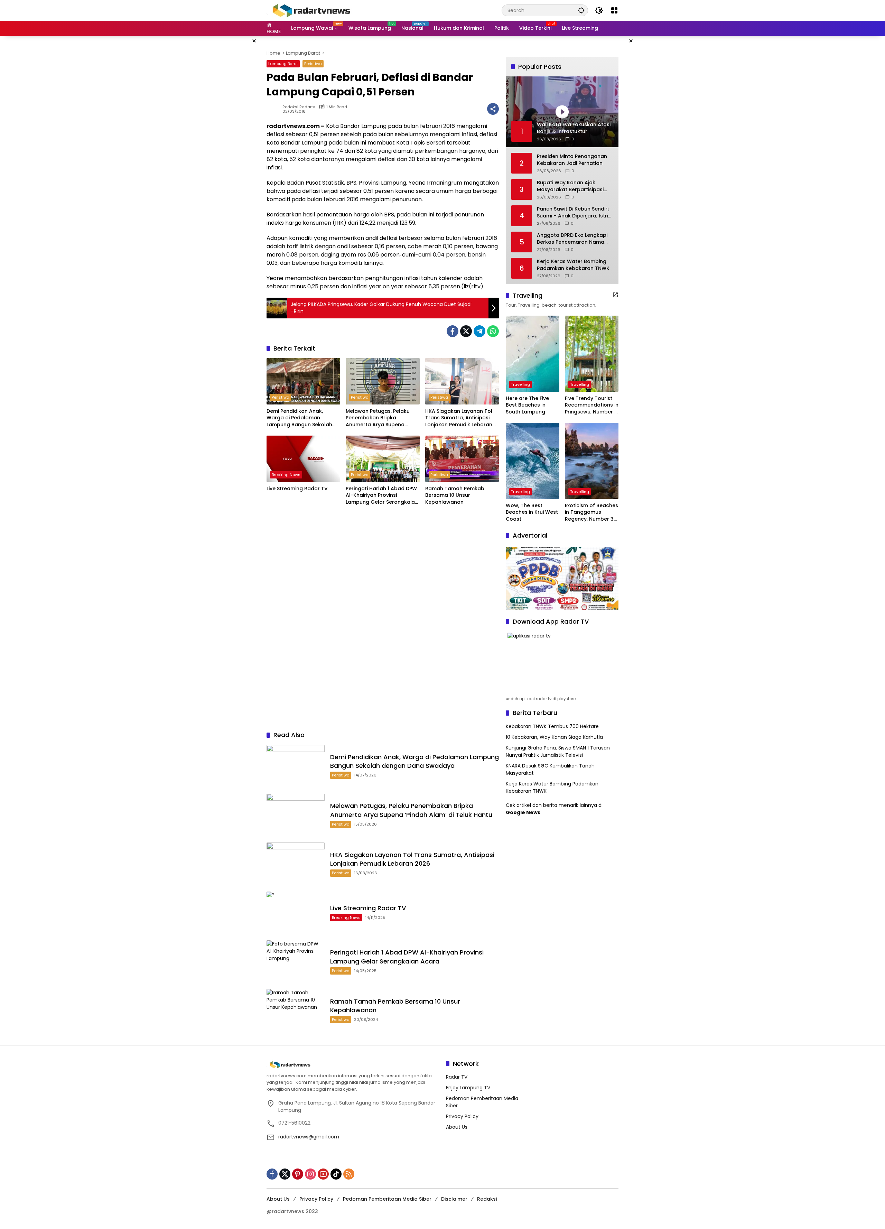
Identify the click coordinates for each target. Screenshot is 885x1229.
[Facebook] (452, 331)
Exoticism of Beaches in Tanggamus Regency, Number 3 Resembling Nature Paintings (591, 512)
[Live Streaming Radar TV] (303, 459)
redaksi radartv (298, 107)
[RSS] (348, 1174)
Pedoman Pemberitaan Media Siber (387, 1198)
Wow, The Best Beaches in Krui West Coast (532, 512)
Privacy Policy (462, 1116)
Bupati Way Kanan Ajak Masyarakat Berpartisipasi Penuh (570, 186)
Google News (523, 812)
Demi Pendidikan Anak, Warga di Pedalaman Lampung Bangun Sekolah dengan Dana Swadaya (299, 418)
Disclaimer (454, 1198)
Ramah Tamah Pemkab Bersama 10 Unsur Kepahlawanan (454, 495)
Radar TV (456, 1076)
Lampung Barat (283, 63)
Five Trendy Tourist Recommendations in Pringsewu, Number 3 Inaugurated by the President (591, 405)
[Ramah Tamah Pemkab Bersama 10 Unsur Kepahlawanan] (462, 459)
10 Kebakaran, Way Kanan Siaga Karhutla (554, 737)
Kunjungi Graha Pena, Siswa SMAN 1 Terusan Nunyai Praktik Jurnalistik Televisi (558, 751)
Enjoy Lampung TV (468, 1087)
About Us (456, 1127)
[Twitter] (466, 331)
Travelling (520, 384)
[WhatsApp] (493, 331)
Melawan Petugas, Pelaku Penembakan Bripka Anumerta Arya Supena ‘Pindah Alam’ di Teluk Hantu (381, 418)
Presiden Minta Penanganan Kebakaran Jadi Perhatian (572, 160)
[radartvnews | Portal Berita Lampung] (311, 10)
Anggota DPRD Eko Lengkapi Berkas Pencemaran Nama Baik (572, 238)
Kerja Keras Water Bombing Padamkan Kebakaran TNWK (573, 265)
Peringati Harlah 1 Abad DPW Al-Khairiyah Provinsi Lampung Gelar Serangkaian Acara (382, 495)
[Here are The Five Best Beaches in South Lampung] (532, 354)
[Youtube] (323, 1174)
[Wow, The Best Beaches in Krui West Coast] (532, 461)
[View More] (615, 295)
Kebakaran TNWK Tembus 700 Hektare (552, 726)
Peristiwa (313, 63)
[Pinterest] (297, 1174)
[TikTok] (336, 1174)
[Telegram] (479, 331)
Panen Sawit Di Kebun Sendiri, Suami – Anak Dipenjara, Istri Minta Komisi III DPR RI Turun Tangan (573, 212)
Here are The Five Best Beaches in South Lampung (527, 405)
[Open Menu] (614, 10)
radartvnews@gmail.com (308, 1136)
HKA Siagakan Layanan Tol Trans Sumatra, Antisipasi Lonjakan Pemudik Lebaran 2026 (458, 418)
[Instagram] (310, 1174)
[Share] (493, 109)
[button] (581, 10)
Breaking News (286, 474)
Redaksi (487, 1198)
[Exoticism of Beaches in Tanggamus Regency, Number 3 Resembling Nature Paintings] (591, 461)
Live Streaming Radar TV (297, 488)
